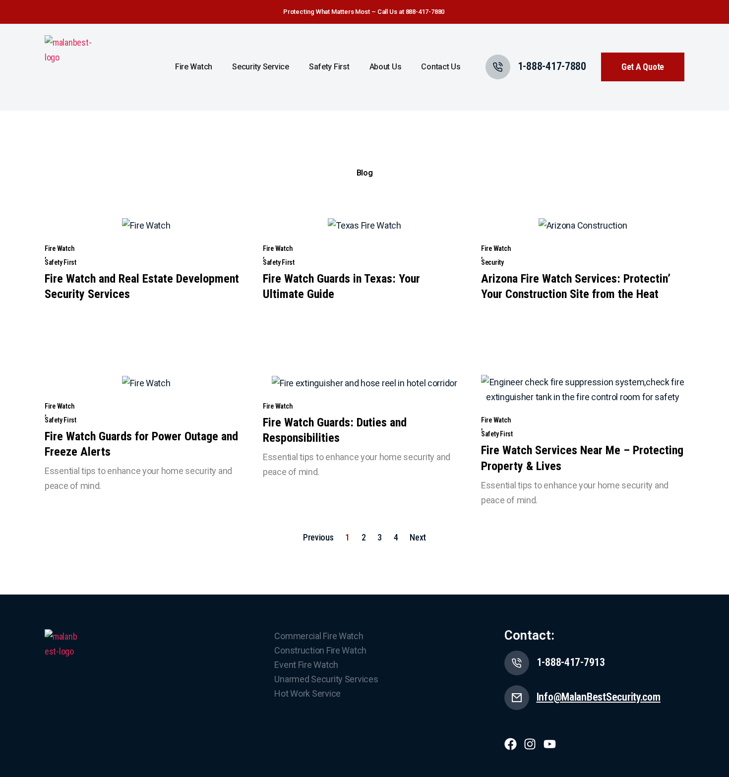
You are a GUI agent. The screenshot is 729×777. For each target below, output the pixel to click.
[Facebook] (510, 744)
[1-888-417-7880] (498, 67)
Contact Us (440, 66)
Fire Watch (193, 66)
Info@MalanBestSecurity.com (599, 697)
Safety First (329, 66)
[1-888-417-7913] (516, 663)
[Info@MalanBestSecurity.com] (516, 697)
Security (492, 262)
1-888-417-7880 (552, 66)
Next (418, 537)
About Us (385, 66)
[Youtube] (550, 744)
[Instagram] (530, 744)
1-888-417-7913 (571, 662)
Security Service (260, 66)
